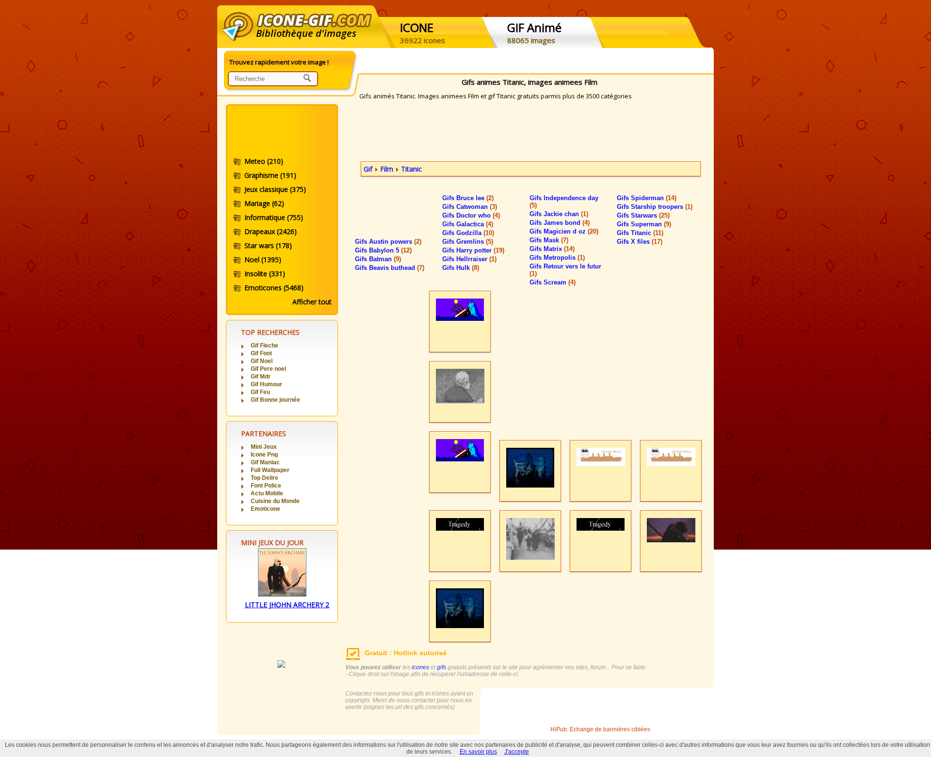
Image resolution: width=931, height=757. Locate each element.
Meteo (263, 161)
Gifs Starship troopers (654, 206)
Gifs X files (639, 241)
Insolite (264, 273)
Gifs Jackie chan (559, 214)
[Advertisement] (281, 132)
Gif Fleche (264, 345)
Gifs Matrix (552, 248)
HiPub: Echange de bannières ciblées (600, 729)
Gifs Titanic (640, 233)
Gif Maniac (265, 462)
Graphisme (270, 175)
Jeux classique (275, 189)
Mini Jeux (264, 446)
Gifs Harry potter (473, 250)
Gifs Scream (553, 282)
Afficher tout (312, 301)
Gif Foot (261, 353)
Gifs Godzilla (468, 233)
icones (420, 667)
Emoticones (274, 287)
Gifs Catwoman (469, 206)
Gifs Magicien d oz (564, 231)
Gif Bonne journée (275, 399)
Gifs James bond (560, 222)
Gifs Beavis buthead (389, 267)
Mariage (264, 203)
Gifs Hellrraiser (469, 259)
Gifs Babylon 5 (383, 250)
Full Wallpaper (270, 470)
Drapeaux (270, 231)
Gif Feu (260, 392)
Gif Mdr (261, 376)
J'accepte (516, 751)
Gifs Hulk (460, 267)
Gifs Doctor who (471, 215)
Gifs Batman (378, 259)
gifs (441, 667)
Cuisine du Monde (275, 501)
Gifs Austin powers (388, 241)
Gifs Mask (549, 240)
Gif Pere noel (268, 368)
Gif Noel (262, 361)
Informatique (273, 217)
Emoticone (265, 508)
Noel (262, 259)
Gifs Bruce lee (468, 198)
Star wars (268, 245)
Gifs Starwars (643, 215)
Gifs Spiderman (646, 198)
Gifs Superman (644, 224)
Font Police (266, 485)
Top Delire (264, 477)
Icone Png (264, 454)
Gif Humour (266, 384)
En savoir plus (478, 751)
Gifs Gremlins (467, 241)
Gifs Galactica (467, 224)
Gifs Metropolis (557, 257)
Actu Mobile (267, 493)
